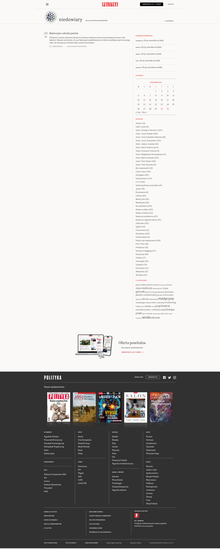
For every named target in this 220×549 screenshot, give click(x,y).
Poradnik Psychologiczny (54, 443)
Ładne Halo (119, 543)
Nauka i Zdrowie (118, 472)
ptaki (139, 313)
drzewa (169, 285)
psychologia (168, 309)
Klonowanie (140, 192)
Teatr (114, 453)
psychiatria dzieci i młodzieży (148, 310)
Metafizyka (140, 202)
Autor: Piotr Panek (143, 161)
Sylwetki (139, 264)
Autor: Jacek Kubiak (144, 133)
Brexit (80, 436)
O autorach (169, 21)
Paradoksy (140, 233)
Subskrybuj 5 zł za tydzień (131, 352)
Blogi (148, 432)
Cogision (113, 543)
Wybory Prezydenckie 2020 (55, 474)
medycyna (166, 299)
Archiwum (150, 490)
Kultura (115, 432)
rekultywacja (156, 313)
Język (138, 189)
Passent (149, 436)
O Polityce (47, 528)
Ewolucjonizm (141, 178)
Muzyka (115, 439)
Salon (46, 450)
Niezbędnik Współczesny (54, 446)
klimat (145, 299)
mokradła (161, 303)
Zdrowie (139, 275)
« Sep (138, 112)
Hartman (149, 439)
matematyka (153, 299)
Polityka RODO (94, 524)
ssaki (170, 314)
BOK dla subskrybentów (53, 524)
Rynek (80, 462)
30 (162, 109)
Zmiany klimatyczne (120, 486)
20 (144, 104)
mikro (153, 302)
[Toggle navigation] (47, 4)
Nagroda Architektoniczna (122, 463)
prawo (153, 306)
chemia (157, 285)
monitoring (170, 302)
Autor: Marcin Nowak (144, 158)
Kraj (45, 470)
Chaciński (150, 446)
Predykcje (140, 247)
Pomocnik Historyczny (53, 439)
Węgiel (81, 473)
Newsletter (139, 377)
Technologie (117, 483)
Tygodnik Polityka (51, 436)
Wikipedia (140, 271)
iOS (135, 521)
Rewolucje (140, 254)
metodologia (140, 303)
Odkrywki (140, 223)
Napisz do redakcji (51, 520)
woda (146, 317)
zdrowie (155, 317)
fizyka (165, 288)
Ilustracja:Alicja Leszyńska (147, 185)
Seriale (115, 446)
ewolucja (147, 288)
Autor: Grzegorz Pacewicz (146, 130)
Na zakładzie (141, 206)
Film (114, 443)
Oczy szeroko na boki (154, 40)
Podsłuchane (141, 237)
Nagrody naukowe (119, 490)
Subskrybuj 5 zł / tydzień (151, 4)
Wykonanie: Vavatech (135, 543)
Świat (80, 432)
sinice (167, 314)
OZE (80, 476)
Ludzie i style (151, 469)
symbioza (139, 318)
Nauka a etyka (142, 209)
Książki (115, 436)
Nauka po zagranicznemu (146, 220)
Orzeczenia (140, 230)
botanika (150, 285)
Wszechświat (117, 479)
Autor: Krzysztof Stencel (146, 151)
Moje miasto (151, 479)
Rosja (80, 450)
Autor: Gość (141, 127)
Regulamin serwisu (96, 512)
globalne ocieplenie (144, 295)
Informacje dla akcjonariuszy (100, 532)
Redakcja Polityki (50, 512)
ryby (162, 313)
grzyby (160, 295)
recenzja (149, 314)
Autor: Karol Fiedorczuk (146, 147)
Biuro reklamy (49, 516)
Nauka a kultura (142, 213)
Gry (113, 456)
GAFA (80, 479)
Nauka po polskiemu (144, 216)
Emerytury (82, 466)
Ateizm (139, 123)
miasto (148, 303)
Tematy (149, 496)
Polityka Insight (71, 543)
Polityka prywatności (97, 520)
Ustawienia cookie (95, 528)
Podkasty (150, 483)
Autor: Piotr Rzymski (144, 165)
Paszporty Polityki (119, 460)
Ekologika (140, 175)
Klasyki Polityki (152, 476)
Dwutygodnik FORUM (50, 543)
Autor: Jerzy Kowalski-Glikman (149, 137)
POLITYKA (140, 244)
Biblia (144, 285)
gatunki (140, 291)
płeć (143, 314)
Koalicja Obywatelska (52, 484)
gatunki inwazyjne (151, 292)
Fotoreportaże (151, 486)
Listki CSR (82, 483)
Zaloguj (171, 4)
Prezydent (48, 487)
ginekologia (169, 292)
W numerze (48, 432)
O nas (148, 500)
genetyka (161, 292)
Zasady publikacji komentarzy (100, 516)
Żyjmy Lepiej (49, 453)
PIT (79, 469)
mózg (138, 306)
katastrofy (139, 299)
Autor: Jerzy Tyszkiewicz (146, 140)
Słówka (139, 258)
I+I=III (138, 182)
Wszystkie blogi (152, 453)
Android (141, 521)
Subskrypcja (152, 377)
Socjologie (140, 261)
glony (155, 295)
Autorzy (149, 493)
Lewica (47, 481)
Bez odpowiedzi (142, 168)
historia (166, 295)
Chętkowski (151, 450)
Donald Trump (84, 443)
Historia (149, 466)
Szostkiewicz (151, 443)
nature (142, 306)
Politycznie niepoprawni (146, 240)
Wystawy (115, 450)
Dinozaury (163, 285)
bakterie (138, 285)
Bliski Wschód (83, 446)
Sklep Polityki (151, 503)
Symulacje (140, 268)
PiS (45, 477)
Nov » (144, 112)
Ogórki (138, 227)
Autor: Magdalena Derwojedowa (149, 154)
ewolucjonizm (157, 288)
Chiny (80, 453)
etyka (138, 288)
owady (147, 306)
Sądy (46, 491)
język (171, 295)
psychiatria (162, 306)
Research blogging (143, 251)
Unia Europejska (84, 439)
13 (144, 100)
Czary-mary (141, 171)
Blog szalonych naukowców (76, 46)
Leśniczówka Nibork (91, 543)
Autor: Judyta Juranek (145, 144)
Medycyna (140, 199)
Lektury (139, 196)
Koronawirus (49, 462)
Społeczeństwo (152, 473)
